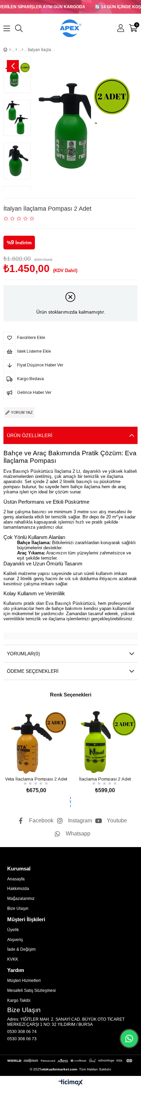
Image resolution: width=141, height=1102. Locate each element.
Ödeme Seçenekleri (33, 671)
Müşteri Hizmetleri (24, 980)
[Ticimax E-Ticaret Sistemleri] (71, 1083)
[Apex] (71, 28)
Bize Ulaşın (17, 908)
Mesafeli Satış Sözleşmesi (31, 990)
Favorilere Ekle (29, 762)
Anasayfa (16, 879)
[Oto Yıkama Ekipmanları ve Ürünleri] (22, 50)
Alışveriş (15, 939)
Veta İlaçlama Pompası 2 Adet (36, 778)
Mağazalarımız (21, 898)
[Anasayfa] (10, 50)
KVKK (12, 959)
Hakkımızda (18, 888)
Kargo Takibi (18, 1000)
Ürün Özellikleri (29, 435)
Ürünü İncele (44, 762)
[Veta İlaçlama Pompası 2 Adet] (36, 742)
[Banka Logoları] (70, 1060)
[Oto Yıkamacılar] (16, 50)
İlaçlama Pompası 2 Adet (105, 778)
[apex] (70, 802)
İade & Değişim (21, 949)
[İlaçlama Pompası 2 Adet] (105, 742)
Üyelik (13, 929)
